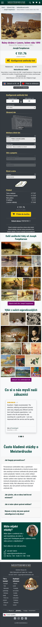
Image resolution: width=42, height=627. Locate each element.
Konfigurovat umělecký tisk (22, 60)
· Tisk (4, 586)
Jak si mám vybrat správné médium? (18, 504)
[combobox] (21, 107)
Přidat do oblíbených (31, 83)
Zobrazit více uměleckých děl (21, 380)
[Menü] (2, 3)
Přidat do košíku (22, 214)
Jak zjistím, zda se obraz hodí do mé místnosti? (18, 496)
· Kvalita (15, 593)
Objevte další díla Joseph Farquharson (21, 303)
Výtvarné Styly (11, 7)
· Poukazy (15, 600)
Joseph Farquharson (9, 9)
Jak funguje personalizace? (15, 460)
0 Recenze (25, 87)
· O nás (5, 605)
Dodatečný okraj (10, 105)
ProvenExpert (17, 428)
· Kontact (5, 583)
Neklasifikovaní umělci (23, 7)
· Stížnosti (5, 602)
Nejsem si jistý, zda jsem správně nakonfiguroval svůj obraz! (17, 512)
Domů (3, 7)
